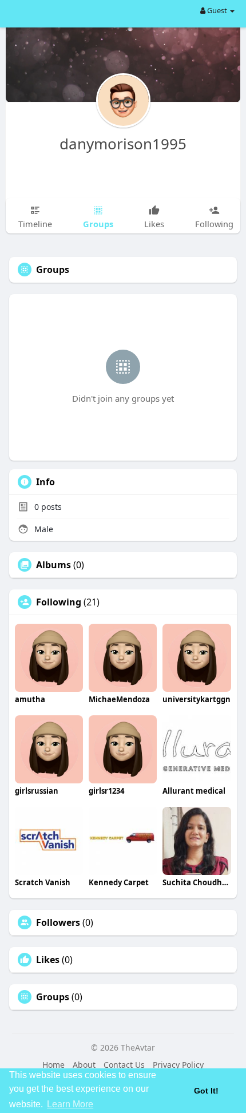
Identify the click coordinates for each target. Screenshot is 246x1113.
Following (58, 602)
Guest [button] (217, 10)
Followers (58, 922)
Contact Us (124, 1064)
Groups (52, 996)
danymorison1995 (123, 143)
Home (53, 1064)
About (84, 1064)
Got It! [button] (206, 1090)
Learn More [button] (70, 1104)
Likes (47, 959)
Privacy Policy (178, 1064)
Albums (53, 564)
